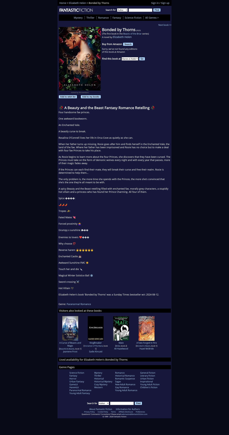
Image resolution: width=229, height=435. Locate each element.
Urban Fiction (147, 378)
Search (128, 44)
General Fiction (147, 372)
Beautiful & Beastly (67, 349)
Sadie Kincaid (95, 351)
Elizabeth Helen (122, 37)
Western (98, 387)
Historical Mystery (103, 381)
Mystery (78, 17)
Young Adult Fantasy (79, 393)
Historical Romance (125, 375)
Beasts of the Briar (132, 33)
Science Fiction (133, 17)
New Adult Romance (125, 384)
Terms (113, 412)
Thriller (90, 17)
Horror (72, 378)
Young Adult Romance (126, 390)
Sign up (165, 3)
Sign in (155, 3)
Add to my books (90, 97)
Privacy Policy (89, 412)
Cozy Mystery (100, 384)
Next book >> (164, 24)
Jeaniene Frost (70, 351)
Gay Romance (122, 387)
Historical (99, 378)
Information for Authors (128, 409)
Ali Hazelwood (121, 348)
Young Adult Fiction (150, 384)
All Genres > (152, 17)
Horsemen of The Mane (93, 346)
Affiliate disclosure (126, 412)
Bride (118, 346)
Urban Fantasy (76, 381)
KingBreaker (96, 342)
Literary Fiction (147, 375)
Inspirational (146, 381)
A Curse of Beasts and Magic (70, 344)
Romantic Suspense (125, 378)
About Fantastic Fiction (100, 409)
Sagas (118, 381)
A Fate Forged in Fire (146, 342)
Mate (121, 342)
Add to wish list (68, 97)
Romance (103, 17)
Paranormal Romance (79, 304)
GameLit (73, 384)
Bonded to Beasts (143, 346)
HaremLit (74, 387)
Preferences (140, 412)
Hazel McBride (147, 348)
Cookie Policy (103, 412)
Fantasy (117, 17)
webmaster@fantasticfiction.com (134, 414)
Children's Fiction (148, 387)
